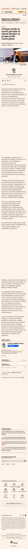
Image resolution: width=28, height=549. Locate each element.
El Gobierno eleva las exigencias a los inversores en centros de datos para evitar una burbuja (13, 433)
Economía (14, 367)
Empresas (8, 367)
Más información (4, 374)
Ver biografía (11, 345)
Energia (17, 22)
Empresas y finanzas (10, 19)
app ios (14, 497)
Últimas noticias (6, 428)
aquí (23, 377)
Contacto (8, 534)
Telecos (3, 26)
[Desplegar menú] (2, 11)
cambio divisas (14, 491)
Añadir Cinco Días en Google (9, 84)
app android (22, 497)
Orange (3, 367)
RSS (9, 537)
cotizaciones (5, 497)
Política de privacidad (16, 535)
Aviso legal (12, 534)
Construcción (23, 22)
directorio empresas (22, 491)
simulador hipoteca (14, 486)
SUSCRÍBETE (20, 11)
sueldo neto (22, 486)
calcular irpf (5, 486)
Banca (3, 22)
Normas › (25, 360)
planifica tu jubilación (5, 492)
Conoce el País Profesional (14, 503)
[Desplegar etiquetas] (25, 367)
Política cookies (18, 534)
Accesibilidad (23, 535)
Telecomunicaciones (10, 22)
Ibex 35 (3, 8)
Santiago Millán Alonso (14, 74)
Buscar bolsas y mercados (8, 456)
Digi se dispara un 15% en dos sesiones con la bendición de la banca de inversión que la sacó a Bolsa (14, 443)
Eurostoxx (8, 464)
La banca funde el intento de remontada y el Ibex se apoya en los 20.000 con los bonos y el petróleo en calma (13, 449)
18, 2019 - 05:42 (15, 76)
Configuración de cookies (6, 535)
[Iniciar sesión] (25, 12)
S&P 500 (13, 8)
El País (25, 15)
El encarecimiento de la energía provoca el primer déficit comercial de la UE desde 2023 (13, 438)
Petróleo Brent (24, 8)
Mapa (7, 537)
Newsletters (13, 537)
